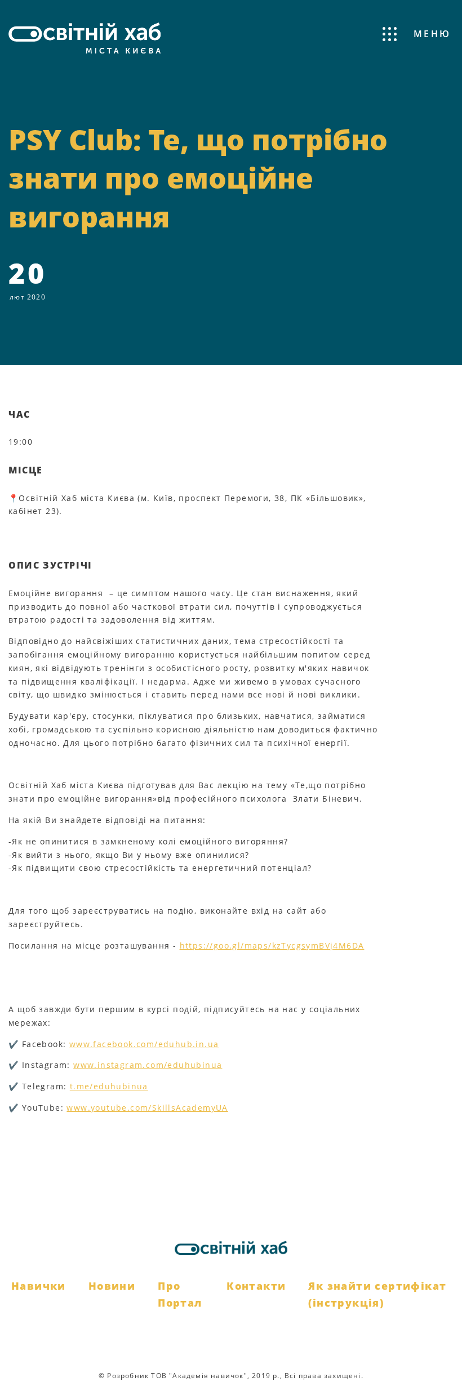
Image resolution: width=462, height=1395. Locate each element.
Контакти (256, 1286)
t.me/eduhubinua (109, 1086)
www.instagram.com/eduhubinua (147, 1064)
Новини (111, 1286)
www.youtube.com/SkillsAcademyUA (147, 1107)
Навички (38, 1286)
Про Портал (180, 1294)
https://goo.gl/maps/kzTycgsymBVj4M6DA (272, 945)
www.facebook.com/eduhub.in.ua (144, 1044)
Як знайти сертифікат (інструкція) (377, 1294)
